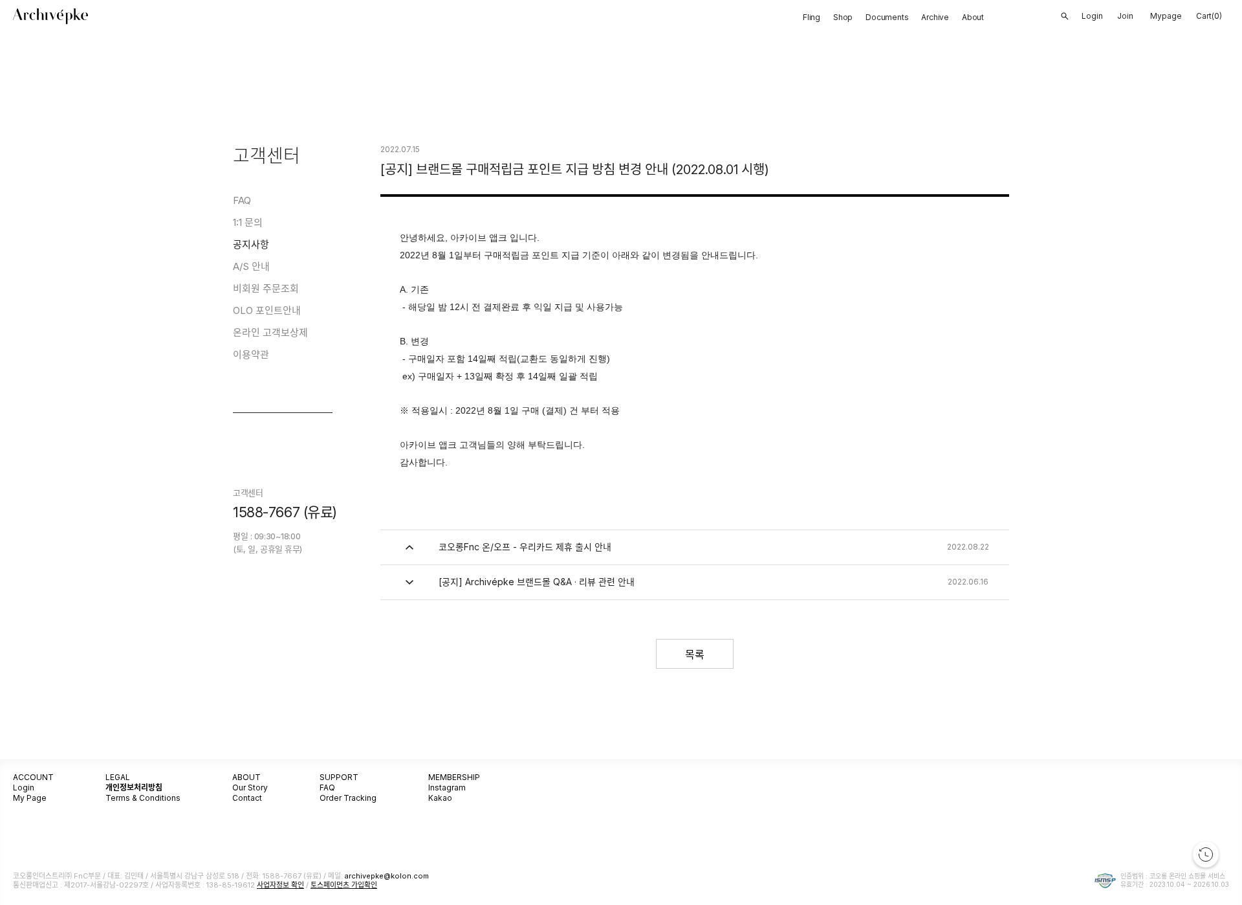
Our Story (250, 787)
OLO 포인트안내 (267, 310)
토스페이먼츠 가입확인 (343, 884)
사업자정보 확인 (280, 884)
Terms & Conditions (142, 798)
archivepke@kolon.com (387, 875)
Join (1125, 16)
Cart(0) (1209, 16)
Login (23, 787)
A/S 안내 (251, 266)
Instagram (447, 787)
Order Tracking (348, 798)
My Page (30, 798)
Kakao (440, 798)
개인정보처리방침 (133, 787)
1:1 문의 (248, 222)
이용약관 (251, 354)
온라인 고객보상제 (270, 332)
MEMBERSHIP (454, 777)
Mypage (1166, 16)
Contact (247, 798)
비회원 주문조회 (266, 288)
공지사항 (251, 244)
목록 (694, 654)
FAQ (242, 200)
